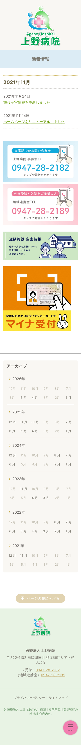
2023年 (18, 478)
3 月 (46, 498)
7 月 (69, 422)
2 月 (57, 464)
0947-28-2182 (48, 670)
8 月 (57, 455)
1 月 (68, 397)
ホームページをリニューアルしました (34, 121)
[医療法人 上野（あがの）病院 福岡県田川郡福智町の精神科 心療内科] (40, 26)
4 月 (35, 397)
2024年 (18, 445)
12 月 (12, 422)
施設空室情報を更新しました (26, 102)
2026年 (18, 378)
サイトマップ (58, 697)
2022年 (18, 512)
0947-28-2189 (53, 675)
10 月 (35, 422)
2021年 (18, 545)
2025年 (18, 412)
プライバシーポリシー (29, 697)
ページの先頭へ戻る (43, 598)
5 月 (23, 397)
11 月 (23, 422)
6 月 (12, 431)
